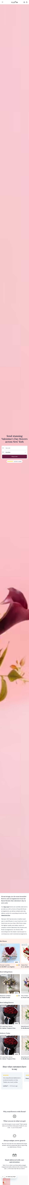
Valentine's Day (5, 915)
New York (6, 907)
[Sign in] (24, 2)
